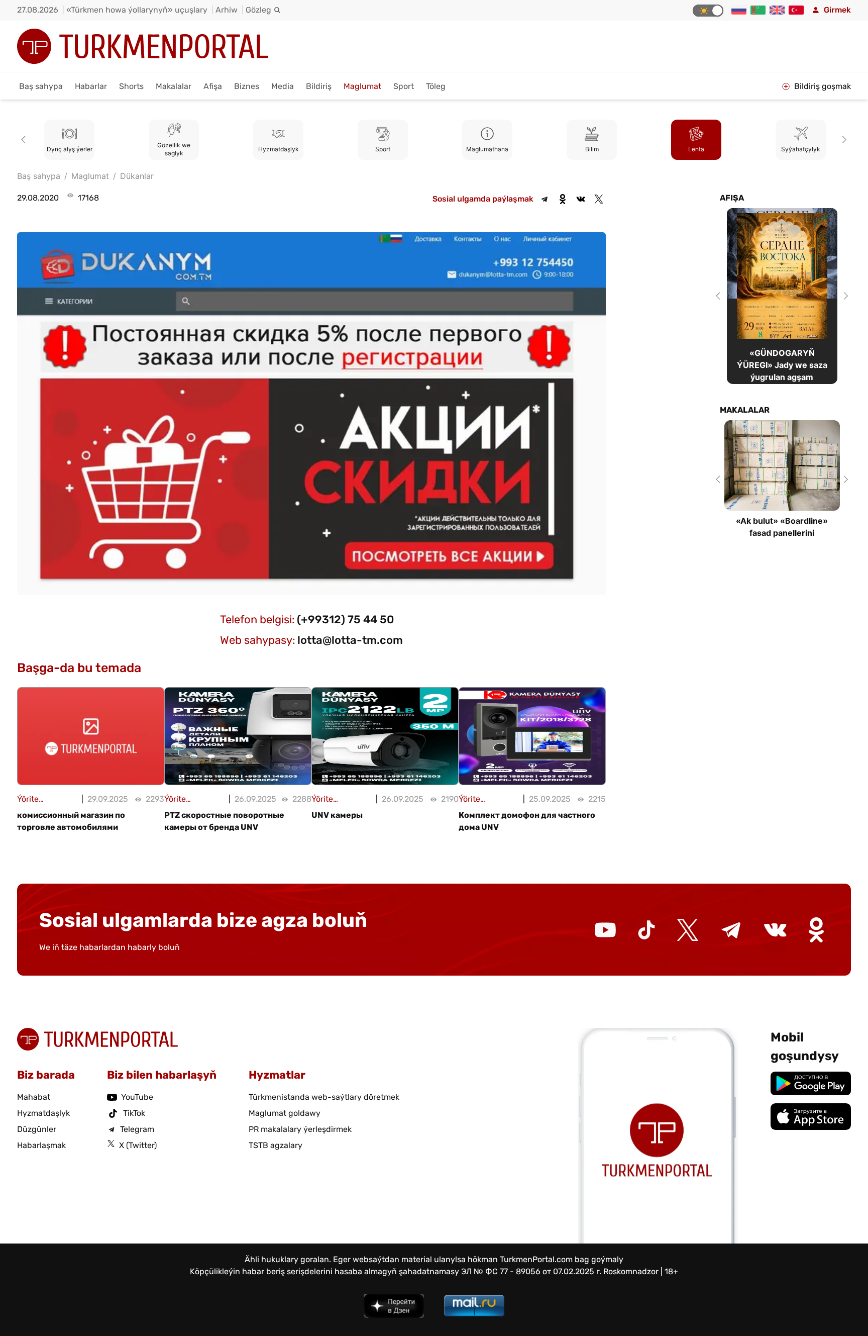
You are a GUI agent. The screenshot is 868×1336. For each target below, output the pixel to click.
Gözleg (258, 10)
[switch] (708, 11)
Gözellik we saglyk (173, 149)
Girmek (837, 10)
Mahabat (33, 1097)
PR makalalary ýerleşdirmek (300, 1129)
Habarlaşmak (41, 1145)
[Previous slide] (25, 140)
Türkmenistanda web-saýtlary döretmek (324, 1097)
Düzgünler (36, 1129)
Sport (403, 86)
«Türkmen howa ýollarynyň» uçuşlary (136, 10)
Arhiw (226, 10)
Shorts (131, 86)
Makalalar (173, 86)
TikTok (134, 1113)
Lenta (696, 149)
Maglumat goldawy (284, 1113)
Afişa (212, 86)
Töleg (436, 86)
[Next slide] (843, 140)
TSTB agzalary (275, 1145)
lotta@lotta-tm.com (350, 640)
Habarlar (91, 86)
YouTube (137, 1097)
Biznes (246, 86)
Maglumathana (487, 149)
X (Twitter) (138, 1145)
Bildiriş (319, 86)
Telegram (137, 1129)
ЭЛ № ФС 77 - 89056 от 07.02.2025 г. (531, 1271)
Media (282, 86)
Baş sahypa (41, 86)
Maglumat (362, 86)
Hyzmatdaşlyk (278, 149)
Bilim (592, 149)
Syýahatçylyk (800, 149)
